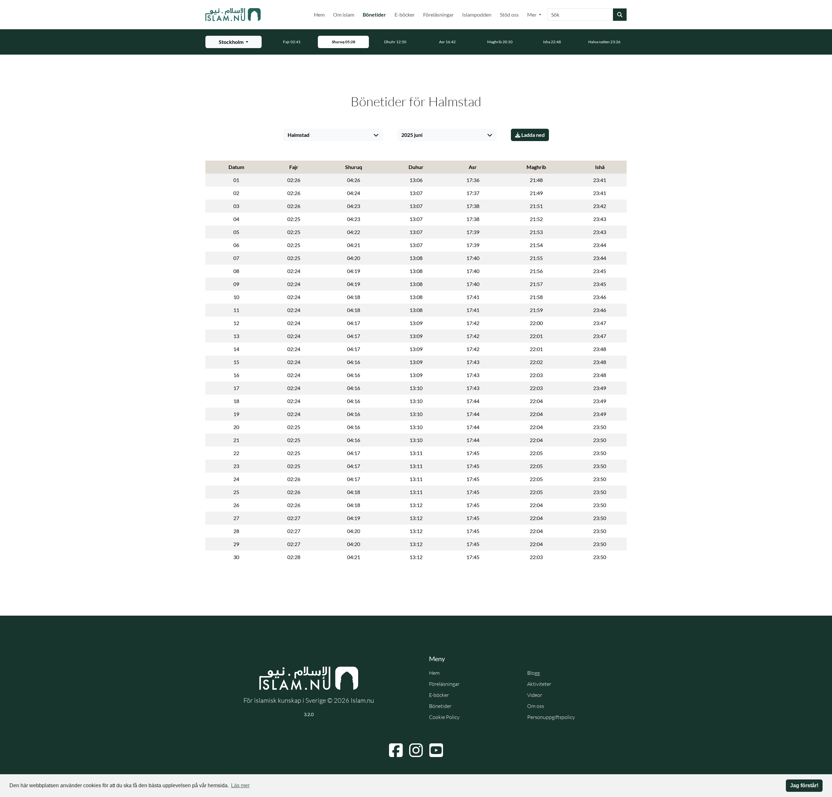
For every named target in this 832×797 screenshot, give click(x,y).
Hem (319, 14)
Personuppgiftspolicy (551, 717)
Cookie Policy (444, 717)
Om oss (535, 706)
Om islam (343, 14)
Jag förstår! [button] (804, 785)
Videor (534, 695)
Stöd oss (509, 14)
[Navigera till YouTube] (436, 750)
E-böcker (405, 14)
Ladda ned (532, 135)
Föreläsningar (438, 14)
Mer (532, 14)
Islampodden (476, 14)
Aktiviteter (539, 684)
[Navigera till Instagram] (416, 750)
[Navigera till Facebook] (396, 750)
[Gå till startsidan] (233, 15)
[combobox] (580, 14)
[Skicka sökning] (620, 14)
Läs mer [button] (240, 785)
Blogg (533, 673)
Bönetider (376, 14)
